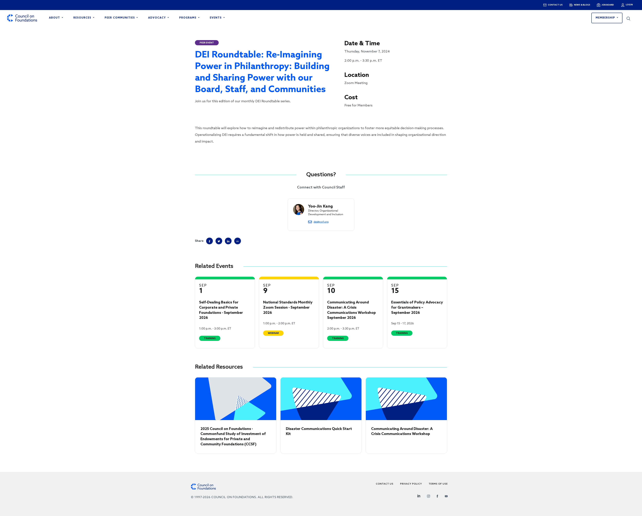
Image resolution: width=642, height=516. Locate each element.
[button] (631, 18)
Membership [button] (606, 17)
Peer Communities (120, 17)
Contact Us (384, 484)
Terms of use (438, 484)
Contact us (555, 5)
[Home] (22, 18)
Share (199, 241)
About (55, 17)
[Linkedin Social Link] (418, 495)
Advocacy (157, 17)
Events (216, 17)
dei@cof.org (321, 222)
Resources (82, 17)
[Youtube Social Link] (446, 495)
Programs (188, 17)
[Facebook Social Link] (437, 495)
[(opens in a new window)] (237, 241)
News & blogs (582, 5)
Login (629, 5)
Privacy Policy (411, 484)
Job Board (608, 5)
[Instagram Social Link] (428, 495)
